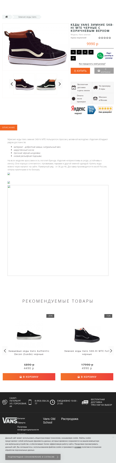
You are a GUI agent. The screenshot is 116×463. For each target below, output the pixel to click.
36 (73, 52)
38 (85, 52)
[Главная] (6, 16)
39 (91, 52)
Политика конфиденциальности (28, 428)
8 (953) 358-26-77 (42, 402)
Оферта (21, 422)
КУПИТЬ (82, 70)
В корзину (105, 71)
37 (79, 52)
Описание (8, 127)
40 (73, 58)
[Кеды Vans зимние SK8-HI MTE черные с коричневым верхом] (35, 47)
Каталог (21, 418)
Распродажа (69, 418)
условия (77, 447)
